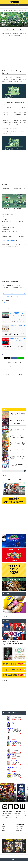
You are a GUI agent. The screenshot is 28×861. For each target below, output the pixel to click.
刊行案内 (3, 830)
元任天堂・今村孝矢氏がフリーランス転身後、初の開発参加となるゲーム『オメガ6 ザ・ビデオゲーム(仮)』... (17, 314)
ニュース (3, 824)
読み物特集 (3, 826)
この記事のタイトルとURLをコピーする (14, 362)
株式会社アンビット (19, 830)
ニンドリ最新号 (8, 479)
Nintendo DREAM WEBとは (20, 824)
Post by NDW (4, 680)
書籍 (20, 479)
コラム (3, 832)
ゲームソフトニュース (14, 25)
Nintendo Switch (6, 369)
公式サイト (5, 302)
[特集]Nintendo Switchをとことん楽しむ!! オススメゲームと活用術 (17, 339)
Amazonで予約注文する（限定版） (9, 240)
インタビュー (4, 828)
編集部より (3, 834)
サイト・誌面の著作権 (19, 826)
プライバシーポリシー (19, 828)
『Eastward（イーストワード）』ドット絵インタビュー (17, 326)
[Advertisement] (14, 53)
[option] (7, 792)
